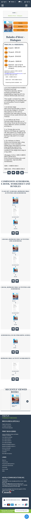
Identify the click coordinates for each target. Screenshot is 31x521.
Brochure (20, 26)
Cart (21, 1)
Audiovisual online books (7, 465)
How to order (5, 469)
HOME (14, 12)
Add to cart (6, 48)
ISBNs (3, 471)
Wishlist (12, 1)
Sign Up (28, 1)
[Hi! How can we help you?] (27, 516)
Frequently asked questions (8, 463)
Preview (21, 23)
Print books (4, 467)
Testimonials (5, 461)
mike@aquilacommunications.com (13, 73)
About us (4, 460)
